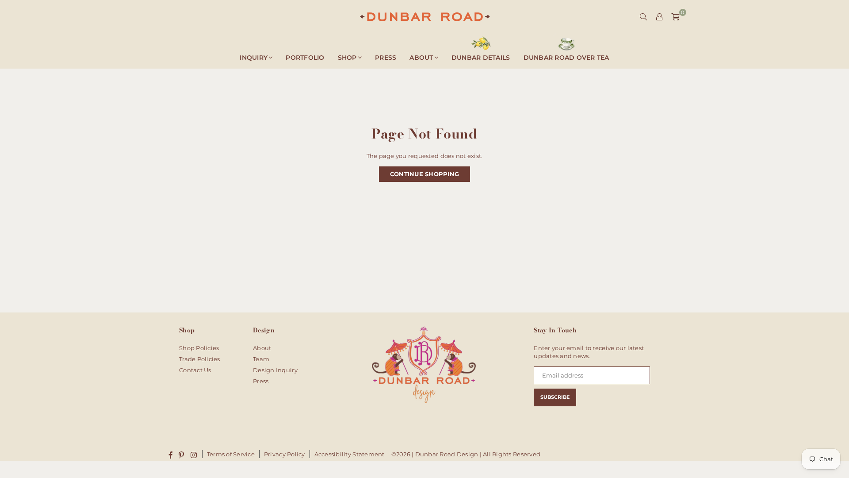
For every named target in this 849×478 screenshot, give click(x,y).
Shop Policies (199, 347)
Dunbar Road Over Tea (566, 58)
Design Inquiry (275, 370)
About (421, 58)
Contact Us (195, 370)
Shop (347, 58)
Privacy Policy (284, 454)
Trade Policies (199, 358)
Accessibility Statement (349, 454)
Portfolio (305, 58)
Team (261, 358)
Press (385, 58)
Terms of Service (231, 454)
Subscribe (555, 397)
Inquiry (254, 58)
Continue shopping (424, 173)
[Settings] (659, 16)
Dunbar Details (480, 58)
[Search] (643, 16)
